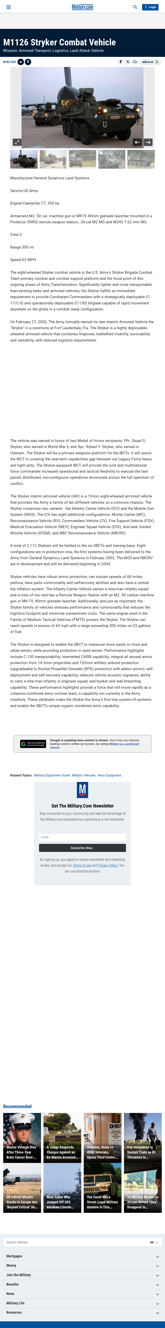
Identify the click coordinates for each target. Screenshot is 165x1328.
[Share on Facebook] (120, 62)
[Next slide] (148, 142)
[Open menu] (8, 7)
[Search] (135, 7)
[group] (82, 107)
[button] (24, 159)
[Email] (135, 62)
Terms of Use (82, 865)
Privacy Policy (108, 865)
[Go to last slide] (137, 142)
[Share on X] (128, 62)
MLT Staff (11, 61)
